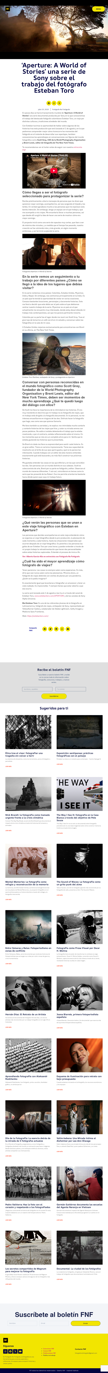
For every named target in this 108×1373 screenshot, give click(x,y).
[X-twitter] (15, 1351)
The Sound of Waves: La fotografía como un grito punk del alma (79, 883)
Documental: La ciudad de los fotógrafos (79, 1268)
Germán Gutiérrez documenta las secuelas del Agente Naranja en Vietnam (79, 1206)
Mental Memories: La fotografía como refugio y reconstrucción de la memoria (26, 883)
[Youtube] (20, 1351)
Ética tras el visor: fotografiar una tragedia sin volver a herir (24, 754)
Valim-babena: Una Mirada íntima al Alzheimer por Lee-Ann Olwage (76, 1139)
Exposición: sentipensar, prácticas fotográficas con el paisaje (75, 754)
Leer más (8, 766)
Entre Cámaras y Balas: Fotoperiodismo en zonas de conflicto (28, 949)
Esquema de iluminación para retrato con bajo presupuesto (79, 1077)
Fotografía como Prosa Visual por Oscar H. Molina (78, 949)
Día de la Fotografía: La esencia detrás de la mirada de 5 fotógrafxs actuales (27, 1139)
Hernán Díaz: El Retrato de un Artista (25, 1014)
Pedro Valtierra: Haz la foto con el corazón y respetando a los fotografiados (27, 1206)
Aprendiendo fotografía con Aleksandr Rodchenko (26, 1077)
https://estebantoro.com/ (38, 616)
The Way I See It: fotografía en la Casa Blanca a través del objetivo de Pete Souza (78, 817)
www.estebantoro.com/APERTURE (49, 596)
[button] (48, 103)
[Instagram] (5, 1351)
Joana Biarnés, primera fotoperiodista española (77, 1015)
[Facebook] (10, 1351)
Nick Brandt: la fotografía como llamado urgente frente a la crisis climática (27, 816)
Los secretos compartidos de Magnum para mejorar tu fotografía (25, 1270)
